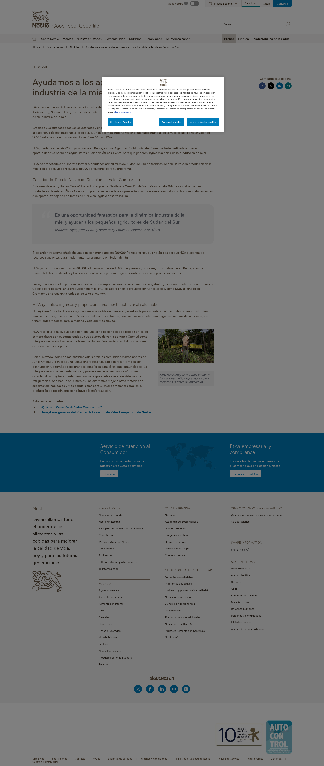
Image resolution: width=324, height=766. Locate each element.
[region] (163, 104)
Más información (122, 111)
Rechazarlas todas (171, 122)
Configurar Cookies (120, 122)
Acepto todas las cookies (203, 122)
